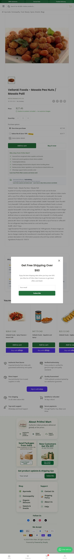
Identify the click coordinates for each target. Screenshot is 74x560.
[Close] (59, 260)
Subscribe (37, 293)
